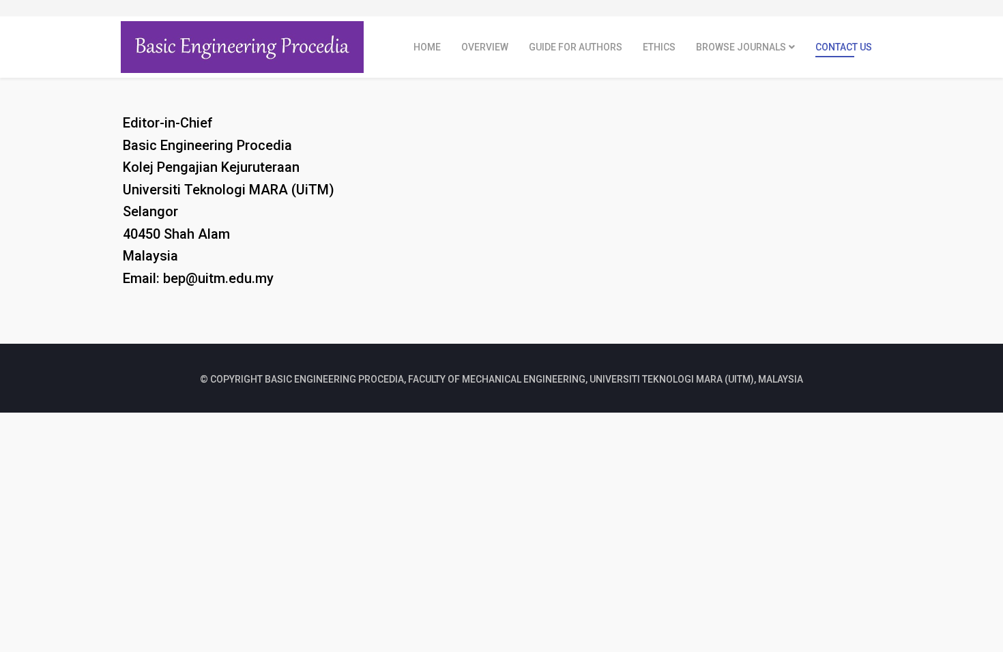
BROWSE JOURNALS (741, 47)
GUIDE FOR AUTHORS (575, 47)
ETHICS (659, 47)
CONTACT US (843, 47)
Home (427, 47)
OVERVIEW (484, 47)
